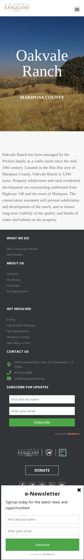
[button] (77, 9)
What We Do (18, 238)
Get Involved (19, 308)
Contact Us (18, 351)
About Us (15, 263)
